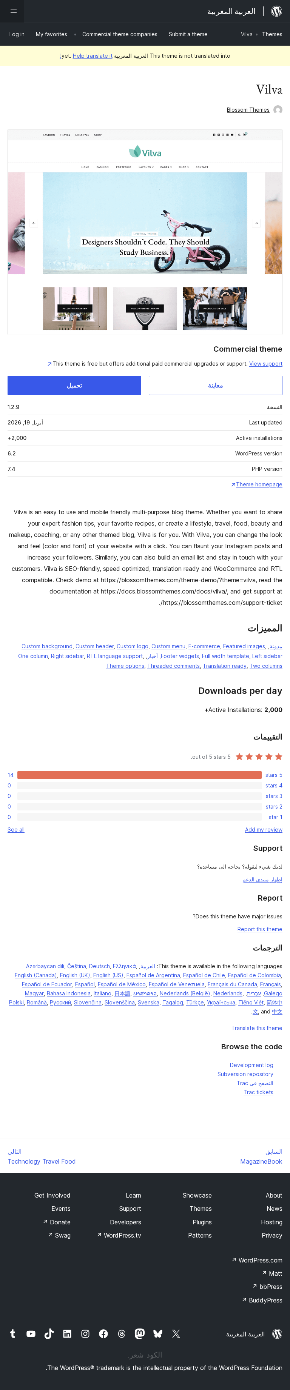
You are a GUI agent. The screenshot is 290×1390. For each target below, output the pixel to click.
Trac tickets (258, 1092)
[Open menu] (12, 11)
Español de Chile (204, 975)
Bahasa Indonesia (69, 993)
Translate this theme (256, 1028)
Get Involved (52, 1195)
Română (37, 1002)
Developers (125, 1222)
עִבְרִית (254, 993)
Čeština (76, 966)
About (274, 1195)
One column (33, 656)
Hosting (271, 1222)
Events (61, 1208)
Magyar (34, 993)
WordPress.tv (118, 1235)
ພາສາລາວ (145, 993)
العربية (147, 966)
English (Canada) (36, 975)
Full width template (225, 656)
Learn (133, 1195)
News (274, 1208)
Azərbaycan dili (45, 966)
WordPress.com (256, 1260)
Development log (251, 1065)
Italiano (102, 993)
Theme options (125, 666)
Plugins (202, 1222)
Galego (273, 993)
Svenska (148, 1002)
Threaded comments (173, 666)
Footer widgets (180, 656)
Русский (60, 1002)
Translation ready (225, 666)
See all (16, 829)
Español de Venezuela (177, 984)
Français (270, 984)
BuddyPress (261, 1300)
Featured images (244, 646)
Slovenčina (88, 1002)
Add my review (263, 829)
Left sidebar (267, 656)
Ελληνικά (124, 966)
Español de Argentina (153, 975)
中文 (277, 1011)
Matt (271, 1273)
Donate (56, 1222)
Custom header (95, 646)
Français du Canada (232, 984)
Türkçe (195, 1002)
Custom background (47, 646)
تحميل (74, 385)
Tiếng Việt (251, 1002)
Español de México (122, 984)
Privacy (272, 1235)
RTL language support (115, 656)
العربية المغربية (245, 1334)
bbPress (267, 1286)
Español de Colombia (254, 975)
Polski (16, 1002)
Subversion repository (245, 1074)
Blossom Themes (248, 109)
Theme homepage (259, 484)
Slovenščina (120, 1002)
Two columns (266, 666)
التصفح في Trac (255, 1083)
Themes (272, 34)
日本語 (122, 993)
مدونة (276, 646)
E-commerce (204, 646)
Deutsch (99, 966)
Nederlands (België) (185, 993)
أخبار (152, 656)
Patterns (200, 1235)
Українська (221, 1002)
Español (85, 984)
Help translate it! (86, 55)
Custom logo (132, 646)
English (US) (108, 975)
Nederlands (227, 993)
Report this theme (260, 929)
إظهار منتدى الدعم (262, 879)
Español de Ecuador (47, 984)
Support (130, 1208)
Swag (59, 1235)
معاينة (215, 385)
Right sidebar (67, 656)
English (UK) (75, 975)
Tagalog (172, 1002)
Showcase (197, 1195)
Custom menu (168, 646)
